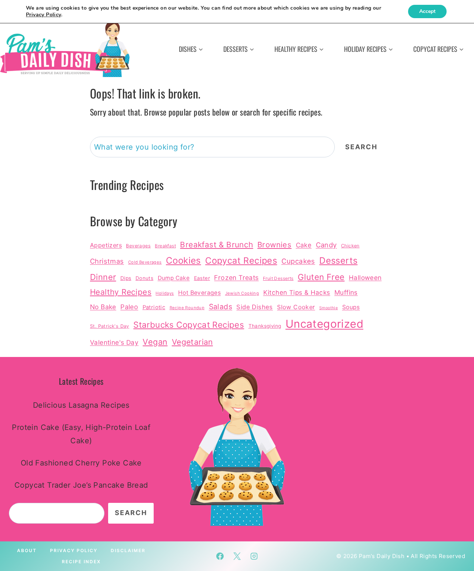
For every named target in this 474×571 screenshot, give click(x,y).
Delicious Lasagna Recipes (81, 405)
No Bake (103, 307)
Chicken (350, 245)
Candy (326, 245)
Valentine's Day (114, 342)
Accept (427, 11)
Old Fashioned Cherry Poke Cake (81, 462)
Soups (351, 307)
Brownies (274, 244)
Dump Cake (174, 277)
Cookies (183, 260)
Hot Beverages (199, 292)
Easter (202, 278)
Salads (220, 306)
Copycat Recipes (241, 260)
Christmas (107, 261)
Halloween (365, 277)
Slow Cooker (296, 307)
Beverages (138, 245)
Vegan (155, 342)
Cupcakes (298, 261)
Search (361, 147)
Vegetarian (192, 342)
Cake (304, 245)
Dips (125, 278)
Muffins (346, 292)
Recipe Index (81, 561)
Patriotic (154, 307)
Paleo (129, 307)
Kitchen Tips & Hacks (296, 292)
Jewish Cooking (242, 293)
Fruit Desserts (278, 278)
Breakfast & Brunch (216, 244)
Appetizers (106, 245)
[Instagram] (254, 556)
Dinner (103, 277)
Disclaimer (128, 550)
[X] (237, 556)
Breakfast (165, 245)
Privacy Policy (73, 550)
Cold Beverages (145, 262)
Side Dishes (254, 307)
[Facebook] (220, 556)
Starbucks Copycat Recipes (188, 325)
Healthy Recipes (120, 292)
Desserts (338, 260)
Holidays (165, 293)
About (27, 550)
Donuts (144, 278)
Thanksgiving (264, 326)
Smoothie (328, 307)
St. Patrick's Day (109, 326)
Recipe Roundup (187, 307)
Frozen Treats (236, 277)
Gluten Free (321, 277)
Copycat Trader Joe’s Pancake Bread (81, 485)
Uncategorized (324, 323)
